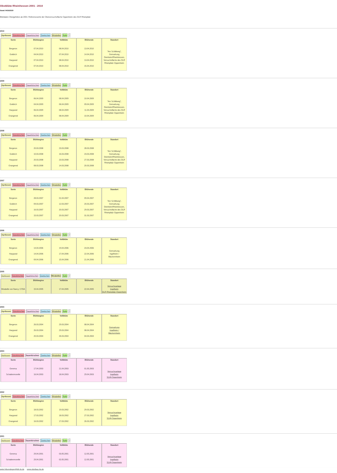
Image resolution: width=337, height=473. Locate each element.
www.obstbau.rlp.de (35, 469)
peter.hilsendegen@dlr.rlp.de (12, 469)
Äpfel (65, 35)
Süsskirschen (19, 35)
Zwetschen (45, 35)
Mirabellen (56, 35)
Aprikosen (5, 276)
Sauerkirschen (32, 35)
